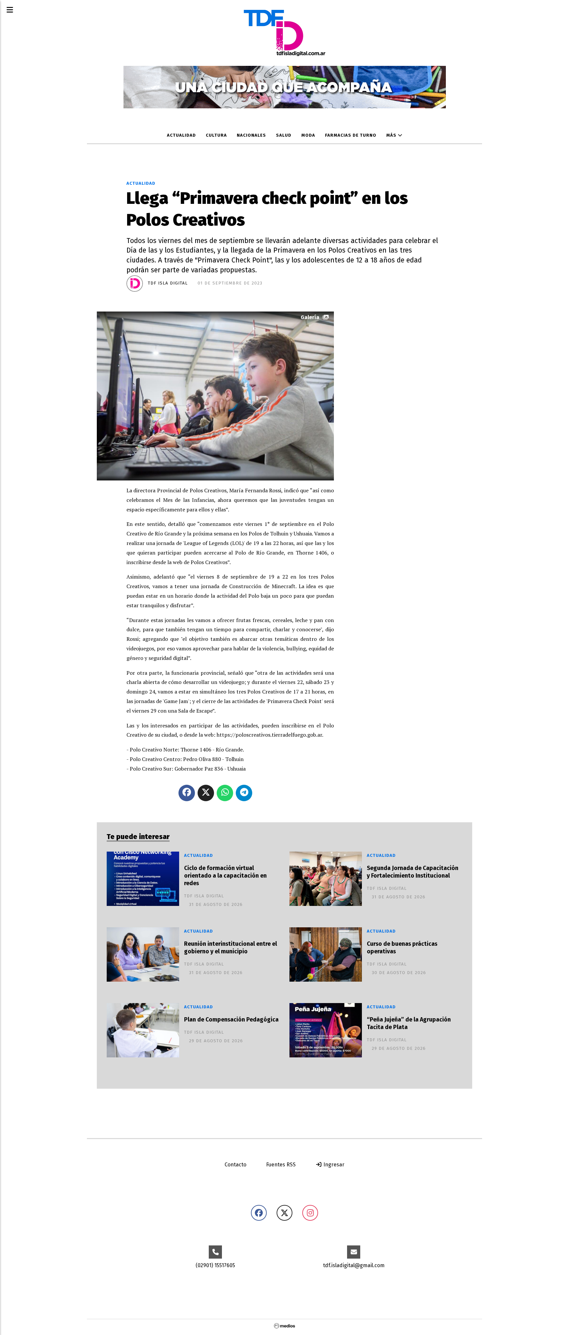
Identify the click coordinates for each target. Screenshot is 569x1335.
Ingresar (333, 1164)
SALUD (283, 135)
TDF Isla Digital (168, 283)
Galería (310, 317)
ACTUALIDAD (181, 135)
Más (392, 135)
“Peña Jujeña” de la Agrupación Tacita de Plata (409, 1023)
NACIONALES (251, 135)
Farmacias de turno (350, 135)
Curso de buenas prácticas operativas (402, 947)
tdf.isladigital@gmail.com (354, 1265)
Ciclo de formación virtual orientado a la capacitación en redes (225, 876)
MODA (308, 135)
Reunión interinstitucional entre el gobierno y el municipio (230, 947)
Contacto (235, 1164)
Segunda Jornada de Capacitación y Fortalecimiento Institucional (412, 872)
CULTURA (216, 135)
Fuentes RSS (281, 1164)
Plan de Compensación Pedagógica (231, 1019)
